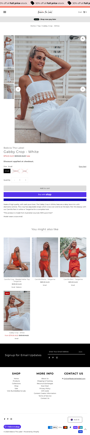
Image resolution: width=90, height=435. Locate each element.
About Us (45, 379)
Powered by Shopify (31, 432)
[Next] (82, 89)
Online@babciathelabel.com (74, 379)
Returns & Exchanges (45, 384)
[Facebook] (49, 358)
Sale (16, 388)
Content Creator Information (45, 393)
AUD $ (76, 420)
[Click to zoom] (82, 38)
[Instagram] (57, 358)
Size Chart (45, 386)
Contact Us (45, 398)
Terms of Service (45, 396)
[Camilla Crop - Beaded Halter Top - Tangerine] (17, 257)
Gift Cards (45, 391)
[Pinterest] (53, 358)
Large (24, 171)
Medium (16, 171)
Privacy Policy (45, 388)
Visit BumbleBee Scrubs (16, 391)
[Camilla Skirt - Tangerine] (73, 257)
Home (33, 26)
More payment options (45, 200)
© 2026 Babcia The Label (13, 432)
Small (7, 171)
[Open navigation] (19, 12)
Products (16, 381)
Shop (16, 386)
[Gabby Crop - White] (17, 311)
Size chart (82, 166)
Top (38, 26)
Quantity (7, 180)
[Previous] (18, 89)
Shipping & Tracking (45, 381)
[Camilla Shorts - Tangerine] (45, 257)
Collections (16, 384)
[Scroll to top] (85, 429)
